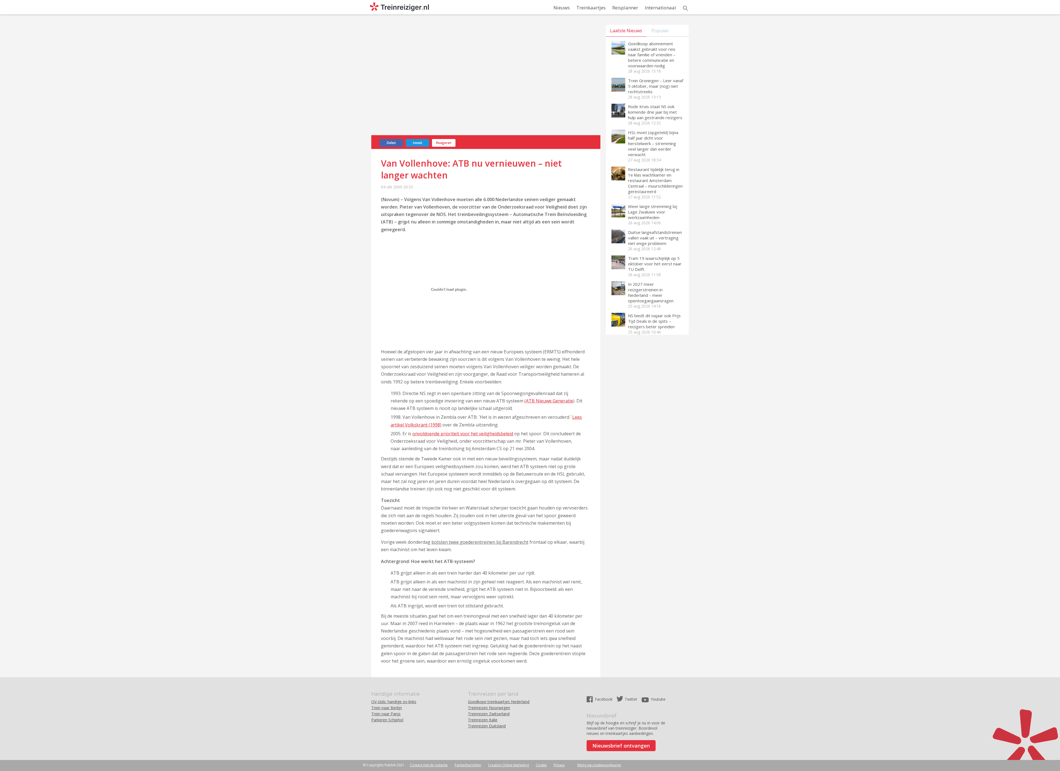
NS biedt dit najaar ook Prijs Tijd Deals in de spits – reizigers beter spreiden (654, 321)
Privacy (559, 765)
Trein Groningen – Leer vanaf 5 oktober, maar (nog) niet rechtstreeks (655, 86)
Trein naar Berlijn (386, 707)
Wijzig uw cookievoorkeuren (599, 765)
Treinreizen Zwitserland (489, 713)
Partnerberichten (468, 765)
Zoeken (685, 8)
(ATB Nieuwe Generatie (548, 401)
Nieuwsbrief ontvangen (621, 745)
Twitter (631, 699)
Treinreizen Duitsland (487, 726)
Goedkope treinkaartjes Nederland (498, 701)
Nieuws (561, 7)
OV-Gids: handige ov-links (393, 701)
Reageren (443, 142)
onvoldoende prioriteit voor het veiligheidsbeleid (462, 434)
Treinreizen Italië (482, 719)
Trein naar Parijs (386, 713)
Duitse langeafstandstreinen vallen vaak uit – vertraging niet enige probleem (655, 238)
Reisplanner (625, 7)
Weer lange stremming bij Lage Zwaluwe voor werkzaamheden (652, 212)
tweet (417, 142)
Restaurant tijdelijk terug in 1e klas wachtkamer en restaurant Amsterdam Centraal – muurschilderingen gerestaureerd (655, 180)
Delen (391, 142)
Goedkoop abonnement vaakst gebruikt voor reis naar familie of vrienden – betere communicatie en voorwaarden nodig (651, 54)
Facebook (604, 699)
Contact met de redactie (429, 765)
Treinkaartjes (591, 7)
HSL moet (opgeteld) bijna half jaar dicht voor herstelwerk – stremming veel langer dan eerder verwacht (653, 143)
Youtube (658, 699)
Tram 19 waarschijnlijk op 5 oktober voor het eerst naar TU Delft (655, 263)
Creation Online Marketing (508, 765)
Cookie (541, 765)
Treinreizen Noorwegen (489, 707)
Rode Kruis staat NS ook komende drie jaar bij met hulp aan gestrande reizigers (655, 112)
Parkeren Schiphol (387, 719)
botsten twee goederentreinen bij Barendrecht (479, 542)
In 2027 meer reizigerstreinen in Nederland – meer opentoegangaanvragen (651, 292)
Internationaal (660, 7)
